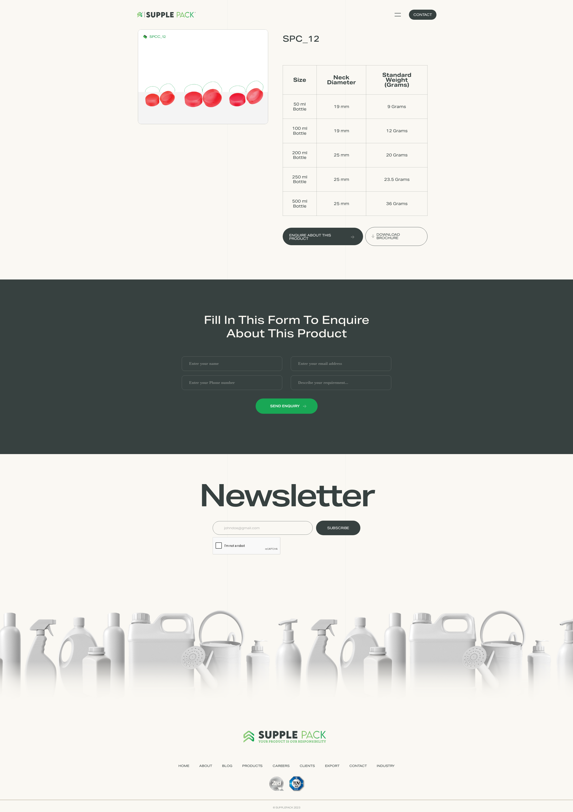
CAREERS (281, 765)
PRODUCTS (252, 765)
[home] (166, 14)
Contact (422, 15)
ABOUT (205, 765)
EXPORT (332, 765)
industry (386, 765)
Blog (227, 765)
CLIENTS (307, 765)
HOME (183, 765)
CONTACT (358, 765)
